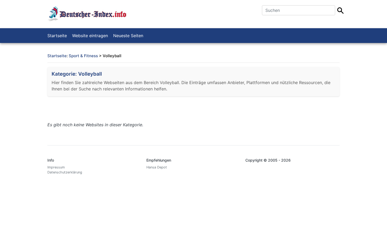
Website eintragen (90, 35)
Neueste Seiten (128, 35)
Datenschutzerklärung (64, 172)
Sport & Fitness (83, 55)
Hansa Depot (156, 167)
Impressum (56, 167)
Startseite (57, 35)
